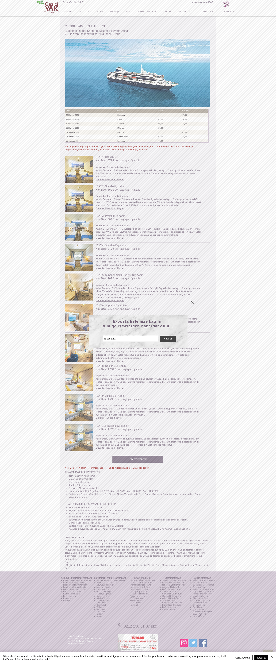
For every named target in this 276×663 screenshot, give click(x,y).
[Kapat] (272, 657)
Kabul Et (261, 657)
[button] (192, 302)
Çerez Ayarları (242, 657)
